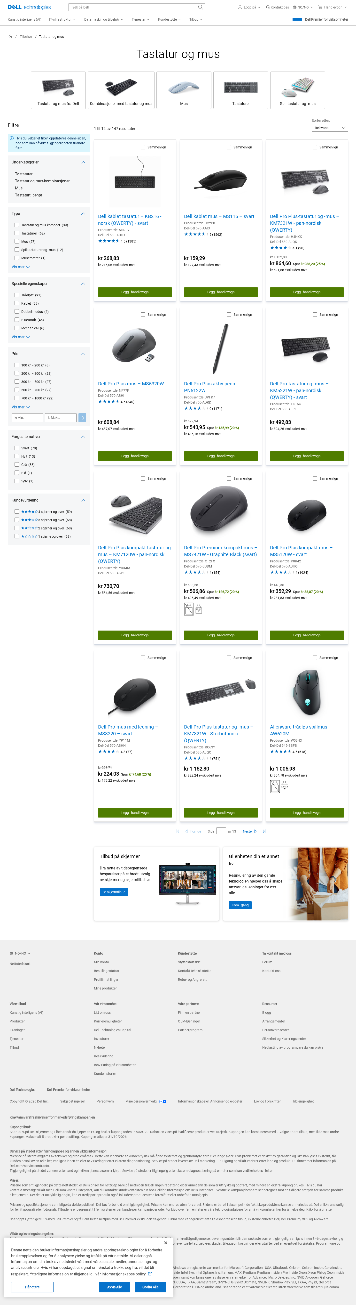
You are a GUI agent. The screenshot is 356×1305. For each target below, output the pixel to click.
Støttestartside (189, 962)
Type (16, 213)
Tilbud (14, 1047)
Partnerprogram (190, 1030)
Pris (15, 353)
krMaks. (54, 418)
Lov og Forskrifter (267, 1101)
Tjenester (16, 1039)
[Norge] (10, 36)
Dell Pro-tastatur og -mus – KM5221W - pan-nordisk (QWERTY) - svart (299, 390)
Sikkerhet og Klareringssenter (284, 1039)
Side (211, 831)
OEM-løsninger (189, 1021)
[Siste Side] (264, 831)
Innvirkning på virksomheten (115, 1065)
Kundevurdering (25, 500)
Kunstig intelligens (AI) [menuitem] (24, 19)
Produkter (17, 1021)
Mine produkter (105, 988)
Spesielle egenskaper (29, 283)
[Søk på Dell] (200, 7)
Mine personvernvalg (141, 1101)
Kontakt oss (271, 971)
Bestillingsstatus (106, 971)
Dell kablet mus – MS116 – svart (219, 216)
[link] (277, 7)
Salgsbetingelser (72, 1101)
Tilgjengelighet (303, 1101)
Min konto (101, 962)
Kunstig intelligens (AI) (26, 1012)
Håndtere (32, 1287)
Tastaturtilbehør (28, 195)
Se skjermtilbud (114, 892)
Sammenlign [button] (156, 147)
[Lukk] (165, 1243)
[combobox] (136, 7)
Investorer (101, 1039)
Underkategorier (25, 162)
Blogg (266, 1012)
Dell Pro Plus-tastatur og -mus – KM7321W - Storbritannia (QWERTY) (218, 733)
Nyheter (100, 1047)
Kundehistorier (105, 1074)
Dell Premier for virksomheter (326, 19)
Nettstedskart (20, 964)
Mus (19, 188)
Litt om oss (102, 1012)
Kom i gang (240, 905)
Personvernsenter (275, 1030)
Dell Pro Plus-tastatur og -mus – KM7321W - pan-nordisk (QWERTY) (304, 223)
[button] (250, 7)
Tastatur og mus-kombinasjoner (42, 181)
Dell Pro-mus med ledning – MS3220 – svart (128, 730)
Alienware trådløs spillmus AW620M (298, 730)
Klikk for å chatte (319, 1209)
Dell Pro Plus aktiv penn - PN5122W (211, 387)
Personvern (105, 1101)
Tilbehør (26, 37)
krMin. (19, 418)
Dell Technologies (22, 1090)
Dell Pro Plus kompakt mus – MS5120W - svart (301, 551)
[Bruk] (82, 417)
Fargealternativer (26, 436)
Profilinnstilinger (106, 979)
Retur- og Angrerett (192, 979)
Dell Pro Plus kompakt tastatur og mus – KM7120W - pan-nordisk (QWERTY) (134, 554)
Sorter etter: (321, 120)
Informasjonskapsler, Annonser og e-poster (210, 1101)
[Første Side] (178, 831)
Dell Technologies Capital (112, 1030)
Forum (267, 962)
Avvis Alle (114, 1287)
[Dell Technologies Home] (29, 7)
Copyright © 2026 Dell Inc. (29, 1101)
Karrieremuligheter (108, 1021)
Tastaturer (23, 174)
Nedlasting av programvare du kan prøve (292, 1047)
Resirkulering (103, 1056)
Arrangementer (273, 1021)
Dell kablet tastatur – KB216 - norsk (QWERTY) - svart (130, 219)
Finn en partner (189, 1012)
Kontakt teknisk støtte (194, 971)
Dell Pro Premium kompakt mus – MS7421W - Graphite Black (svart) (220, 551)
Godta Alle (150, 1287)
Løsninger (17, 1030)
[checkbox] (41, 225)
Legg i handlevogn (135, 292)
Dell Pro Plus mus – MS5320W (131, 384)
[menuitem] (62, 19)
